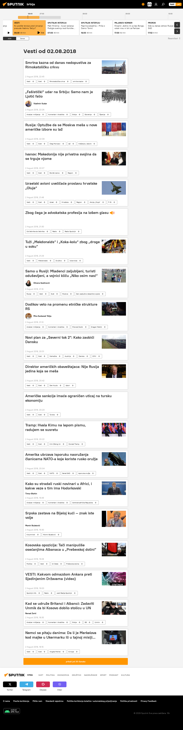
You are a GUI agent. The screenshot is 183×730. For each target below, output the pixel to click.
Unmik (97, 622)
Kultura (125, 675)
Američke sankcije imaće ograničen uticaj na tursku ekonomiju (68, 398)
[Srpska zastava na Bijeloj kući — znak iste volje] (114, 519)
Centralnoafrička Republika (82, 503)
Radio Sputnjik (70, 231)
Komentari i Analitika (56, 114)
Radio (54, 231)
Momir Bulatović (49, 534)
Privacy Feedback (148, 701)
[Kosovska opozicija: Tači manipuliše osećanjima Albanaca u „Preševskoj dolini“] (114, 549)
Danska (81, 356)
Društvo (59, 261)
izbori (68, 385)
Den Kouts (54, 385)
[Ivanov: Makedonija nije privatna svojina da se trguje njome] (114, 158)
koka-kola (73, 261)
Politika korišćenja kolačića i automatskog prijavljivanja (92, 701)
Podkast (113, 675)
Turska (52, 415)
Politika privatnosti (128, 701)
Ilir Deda (55, 564)
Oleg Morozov (55, 144)
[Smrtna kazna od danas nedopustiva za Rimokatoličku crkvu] (114, 67)
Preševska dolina (72, 564)
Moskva (65, 294)
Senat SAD (66, 473)
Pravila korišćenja (21, 701)
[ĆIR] (172, 4)
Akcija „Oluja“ (95, 202)
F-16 (109, 202)
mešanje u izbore (84, 144)
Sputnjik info (31, 593)
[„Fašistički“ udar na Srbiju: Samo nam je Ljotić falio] (114, 96)
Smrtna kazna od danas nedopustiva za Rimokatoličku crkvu (58, 64)
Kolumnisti (31, 534)
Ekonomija (63, 675)
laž (69, 144)
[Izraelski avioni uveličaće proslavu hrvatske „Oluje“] (114, 188)
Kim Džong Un (55, 444)
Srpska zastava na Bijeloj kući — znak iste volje (59, 515)
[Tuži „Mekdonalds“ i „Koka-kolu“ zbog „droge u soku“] (114, 246)
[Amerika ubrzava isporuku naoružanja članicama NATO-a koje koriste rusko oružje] (114, 459)
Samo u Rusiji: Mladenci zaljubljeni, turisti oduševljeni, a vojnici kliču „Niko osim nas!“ (61, 273)
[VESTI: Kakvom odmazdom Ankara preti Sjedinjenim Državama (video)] (114, 579)
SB (86, 622)
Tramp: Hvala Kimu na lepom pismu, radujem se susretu (55, 427)
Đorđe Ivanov (55, 173)
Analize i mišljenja (33, 114)
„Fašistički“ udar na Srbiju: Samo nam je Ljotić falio (59, 94)
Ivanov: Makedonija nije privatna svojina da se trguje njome (61, 156)
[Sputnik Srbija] (14, 6)
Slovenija (88, 114)
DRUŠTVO (76, 675)
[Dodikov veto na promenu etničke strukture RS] (114, 309)
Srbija (74, 114)
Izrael (52, 202)
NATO (52, 473)
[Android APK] (11, 711)
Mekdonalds (43, 261)
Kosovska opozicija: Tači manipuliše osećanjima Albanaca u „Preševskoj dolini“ (60, 547)
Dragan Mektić (96, 327)
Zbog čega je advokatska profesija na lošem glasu (67, 212)
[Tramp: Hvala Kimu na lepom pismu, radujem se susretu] (114, 429)
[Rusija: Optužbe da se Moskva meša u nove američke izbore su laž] (114, 129)
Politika (29, 564)
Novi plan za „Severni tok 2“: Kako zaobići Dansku (59, 339)
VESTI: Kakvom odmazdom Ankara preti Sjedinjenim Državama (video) (58, 576)
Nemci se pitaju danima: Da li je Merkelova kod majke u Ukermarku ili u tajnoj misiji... (60, 634)
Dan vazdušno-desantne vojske (88, 294)
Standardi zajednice (54, 701)
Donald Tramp (74, 444)
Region (70, 173)
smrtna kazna (78, 81)
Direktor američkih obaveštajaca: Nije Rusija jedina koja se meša (62, 368)
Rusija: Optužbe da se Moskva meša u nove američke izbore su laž (61, 127)
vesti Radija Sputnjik (64, 593)
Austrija (68, 356)
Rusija (29, 294)
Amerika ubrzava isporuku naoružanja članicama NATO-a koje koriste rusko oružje (61, 456)
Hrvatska (65, 202)
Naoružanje (90, 675)
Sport (103, 675)
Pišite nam (37, 701)
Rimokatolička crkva (57, 81)
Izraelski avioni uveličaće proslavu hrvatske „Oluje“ (61, 185)
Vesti (28, 81)
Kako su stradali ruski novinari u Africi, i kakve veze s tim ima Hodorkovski (58, 485)
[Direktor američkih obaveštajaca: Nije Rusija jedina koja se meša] (114, 371)
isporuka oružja (84, 473)
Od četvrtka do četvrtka (35, 231)
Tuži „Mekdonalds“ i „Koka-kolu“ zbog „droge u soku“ (62, 244)
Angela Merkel (55, 652)
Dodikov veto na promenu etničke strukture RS (61, 306)
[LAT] (179, 4)
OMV (94, 356)
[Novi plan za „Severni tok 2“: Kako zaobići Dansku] (114, 342)
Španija (102, 114)
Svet (40, 81)
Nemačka (53, 356)
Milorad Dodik (77, 327)
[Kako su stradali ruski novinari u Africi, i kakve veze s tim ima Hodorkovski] (114, 488)
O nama (6, 701)
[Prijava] (156, 4)
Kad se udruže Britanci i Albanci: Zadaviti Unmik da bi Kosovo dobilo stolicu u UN (59, 605)
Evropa (71, 652)
